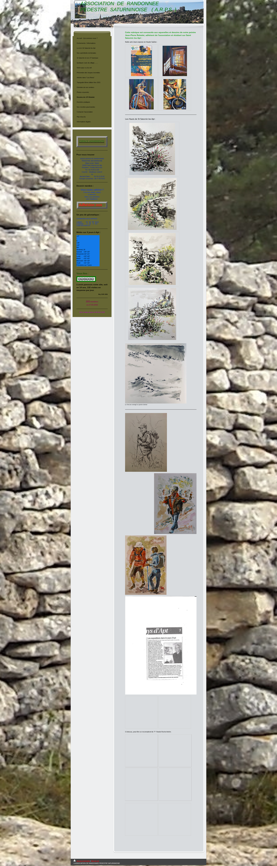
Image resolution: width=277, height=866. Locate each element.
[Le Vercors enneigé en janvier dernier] (155, 373)
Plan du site (95, 861)
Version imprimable (83, 861)
